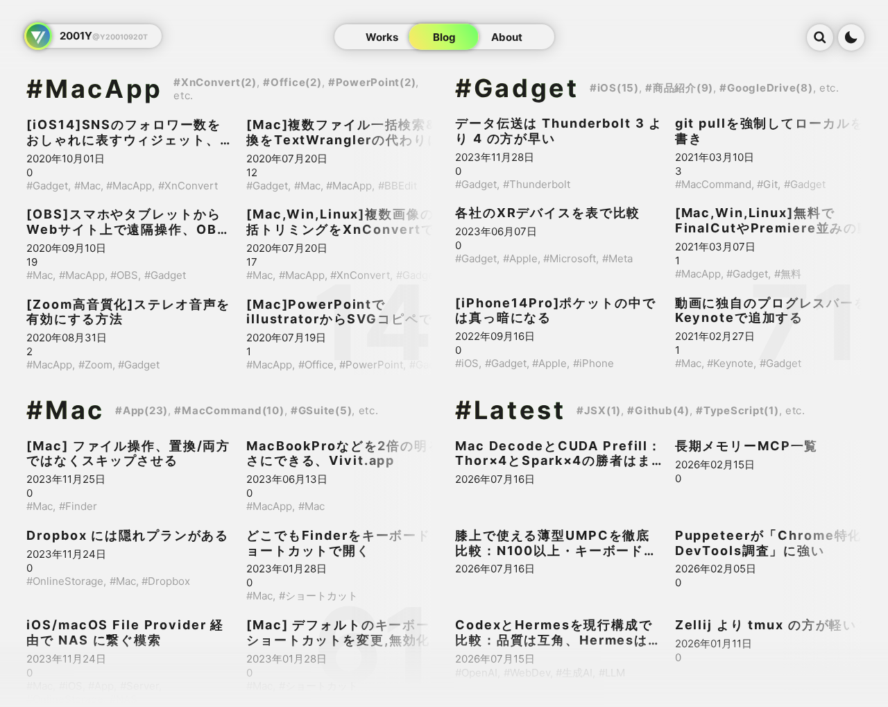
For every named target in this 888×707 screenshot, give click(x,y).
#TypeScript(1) (737, 410)
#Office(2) (292, 82)
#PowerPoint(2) (372, 82)
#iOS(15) (614, 87)
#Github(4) (658, 410)
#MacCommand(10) (229, 410)
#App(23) (141, 410)
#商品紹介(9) (679, 87)
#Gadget (517, 88)
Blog (444, 36)
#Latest (510, 410)
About (506, 36)
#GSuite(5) (321, 410)
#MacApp (94, 88)
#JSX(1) (599, 410)
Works (382, 36)
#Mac (65, 410)
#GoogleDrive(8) (765, 87)
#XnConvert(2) (215, 82)
